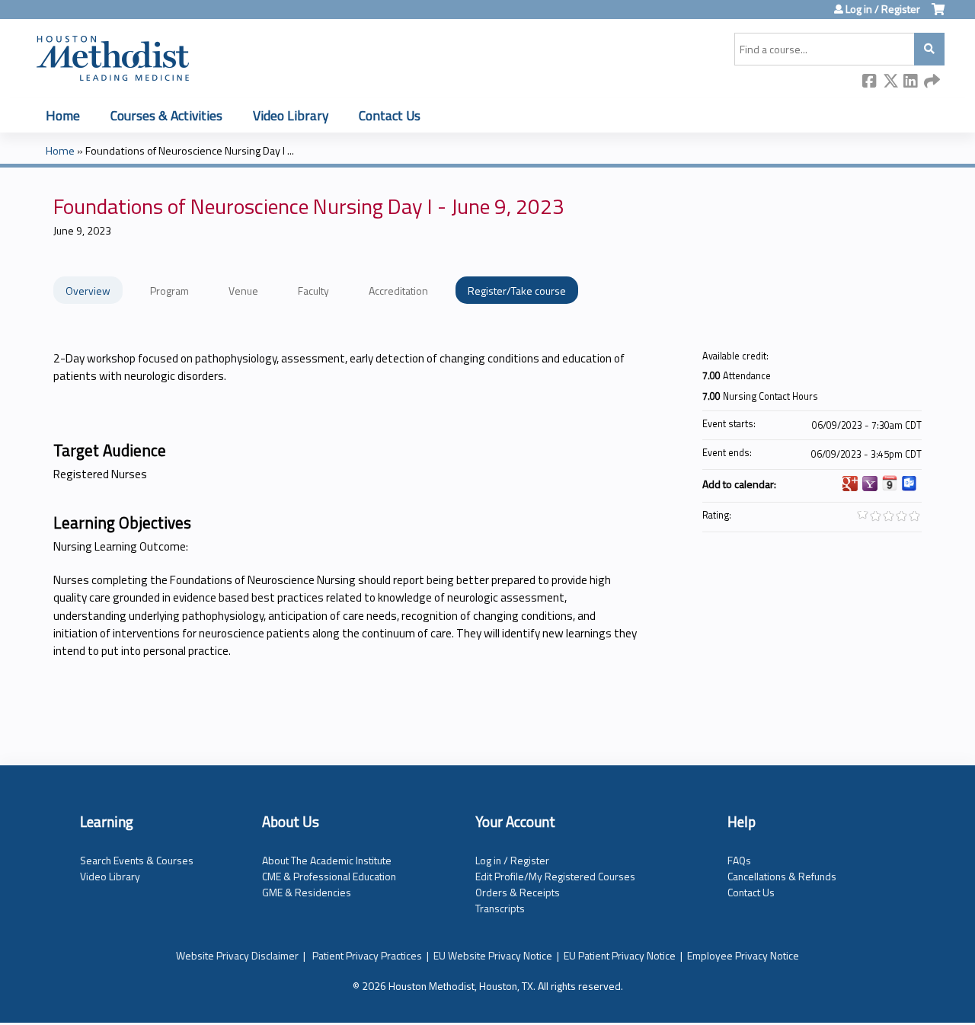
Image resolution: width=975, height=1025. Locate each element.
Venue (243, 291)
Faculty (313, 291)
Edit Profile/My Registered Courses (555, 876)
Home (63, 115)
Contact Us (389, 115)
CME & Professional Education (329, 876)
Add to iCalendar (889, 482)
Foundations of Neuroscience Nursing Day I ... (189, 150)
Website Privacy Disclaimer (237, 955)
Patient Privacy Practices (367, 955)
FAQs (739, 860)
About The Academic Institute (327, 860)
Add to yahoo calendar (870, 483)
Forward (931, 82)
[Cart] (938, 15)
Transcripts (500, 908)
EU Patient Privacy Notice (620, 955)
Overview (88, 291)
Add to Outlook (909, 483)
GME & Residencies (306, 892)
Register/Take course (517, 291)
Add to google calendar (850, 483)
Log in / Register (883, 9)
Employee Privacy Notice (743, 955)
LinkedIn (911, 82)
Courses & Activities (166, 115)
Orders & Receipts (517, 892)
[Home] (112, 55)
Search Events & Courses (136, 860)
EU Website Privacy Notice (492, 955)
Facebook (870, 82)
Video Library (290, 115)
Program (169, 291)
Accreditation (398, 291)
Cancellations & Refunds (781, 876)
